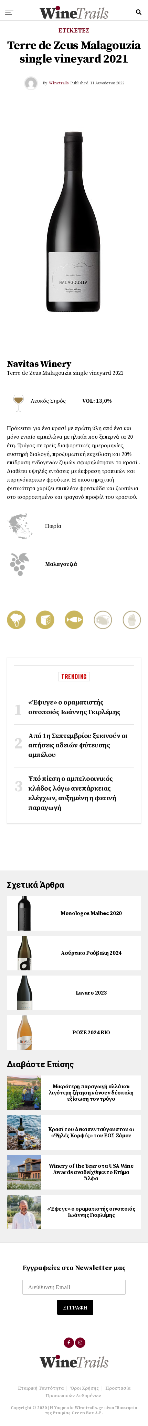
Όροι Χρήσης (84, 1388)
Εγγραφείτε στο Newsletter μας (74, 1268)
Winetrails (58, 83)
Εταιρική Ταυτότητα (41, 1388)
